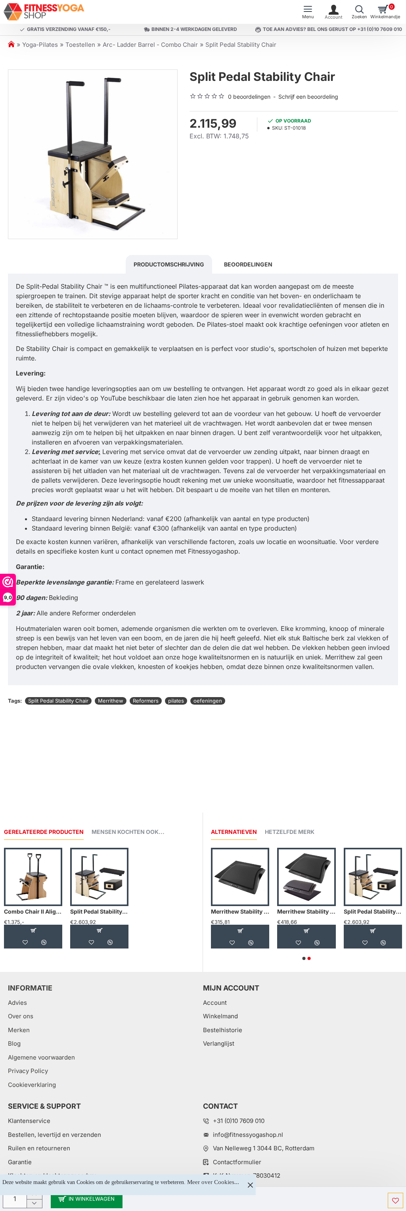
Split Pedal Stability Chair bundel (99, 911)
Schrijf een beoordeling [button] (308, 96)
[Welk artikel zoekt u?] (359, 12)
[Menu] (308, 12)
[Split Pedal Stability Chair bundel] (99, 876)
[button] (87, 1199)
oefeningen (207, 700)
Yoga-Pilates (40, 44)
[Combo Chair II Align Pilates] (33, 876)
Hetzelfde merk (289, 831)
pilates (176, 700)
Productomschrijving (169, 264)
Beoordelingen (248, 264)
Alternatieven (234, 831)
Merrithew (110, 700)
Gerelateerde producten (44, 831)
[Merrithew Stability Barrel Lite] (240, 876)
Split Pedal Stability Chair (58, 700)
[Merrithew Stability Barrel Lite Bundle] (306, 876)
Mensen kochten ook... (128, 831)
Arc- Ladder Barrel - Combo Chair (150, 44)
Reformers (146, 700)
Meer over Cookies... (213, 1182)
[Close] (250, 1184)
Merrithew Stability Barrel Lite (240, 911)
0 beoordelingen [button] (249, 96)
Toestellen (80, 44)
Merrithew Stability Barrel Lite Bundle (306, 911)
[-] (34, 1203)
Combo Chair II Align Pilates (33, 911)
